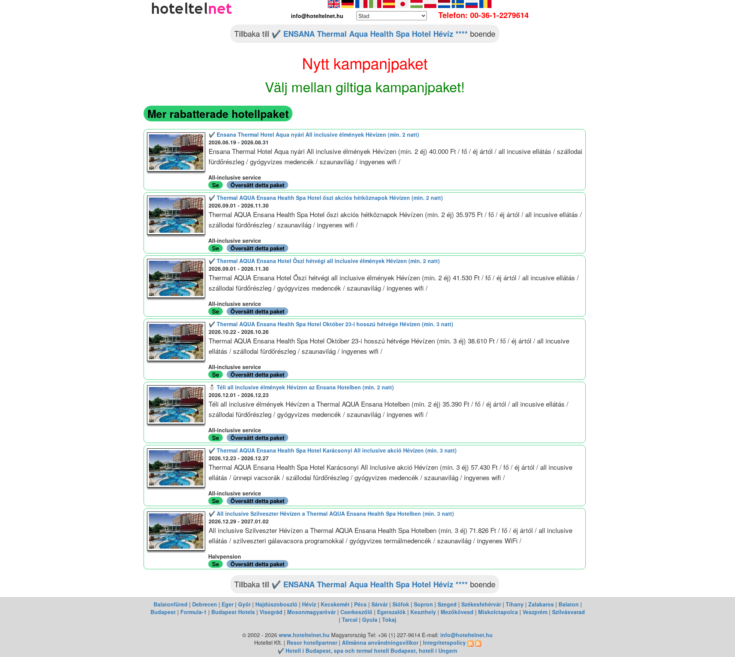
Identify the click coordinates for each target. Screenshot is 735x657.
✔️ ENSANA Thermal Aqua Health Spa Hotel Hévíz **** (369, 33)
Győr (244, 604)
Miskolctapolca (498, 612)
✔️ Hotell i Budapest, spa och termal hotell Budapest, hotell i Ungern (367, 650)
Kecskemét (335, 604)
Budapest (163, 612)
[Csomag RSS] (478, 642)
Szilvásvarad (568, 612)
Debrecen (204, 604)
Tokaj (389, 619)
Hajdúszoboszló (276, 604)
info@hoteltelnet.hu (466, 635)
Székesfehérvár (481, 604)
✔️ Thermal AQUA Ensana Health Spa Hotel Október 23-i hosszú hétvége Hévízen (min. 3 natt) (331, 324)
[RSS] (470, 642)
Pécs (360, 604)
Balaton (569, 604)
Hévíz (309, 604)
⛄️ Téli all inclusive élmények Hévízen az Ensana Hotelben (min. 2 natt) (301, 387)
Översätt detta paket (257, 185)
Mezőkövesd (457, 612)
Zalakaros (541, 604)
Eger (228, 604)
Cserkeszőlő (356, 612)
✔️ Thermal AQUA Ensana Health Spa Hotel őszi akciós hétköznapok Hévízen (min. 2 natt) (326, 197)
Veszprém (535, 612)
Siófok (400, 604)
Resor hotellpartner (312, 642)
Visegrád (271, 612)
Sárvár (379, 604)
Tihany (515, 604)
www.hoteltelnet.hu (304, 635)
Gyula (369, 619)
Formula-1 (193, 612)
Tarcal (350, 619)
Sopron (423, 604)
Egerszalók (391, 612)
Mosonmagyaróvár (311, 612)
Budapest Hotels (233, 612)
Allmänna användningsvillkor (380, 642)
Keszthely (423, 612)
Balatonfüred (171, 604)
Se (215, 185)
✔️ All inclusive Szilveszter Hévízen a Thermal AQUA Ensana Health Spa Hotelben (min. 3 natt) (331, 513)
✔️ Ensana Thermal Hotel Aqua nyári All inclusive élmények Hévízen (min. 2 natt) (314, 134)
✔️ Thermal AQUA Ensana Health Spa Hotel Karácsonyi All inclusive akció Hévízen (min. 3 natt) (333, 450)
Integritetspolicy (444, 642)
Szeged (447, 604)
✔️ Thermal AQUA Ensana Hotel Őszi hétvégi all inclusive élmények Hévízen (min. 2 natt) (324, 261)
